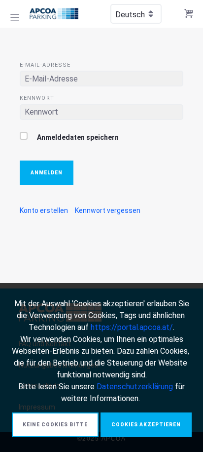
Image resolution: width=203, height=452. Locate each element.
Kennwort (37, 98)
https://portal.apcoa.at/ (132, 327)
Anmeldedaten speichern (77, 137)
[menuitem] (44, 210)
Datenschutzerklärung (135, 386)
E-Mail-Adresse (45, 65)
